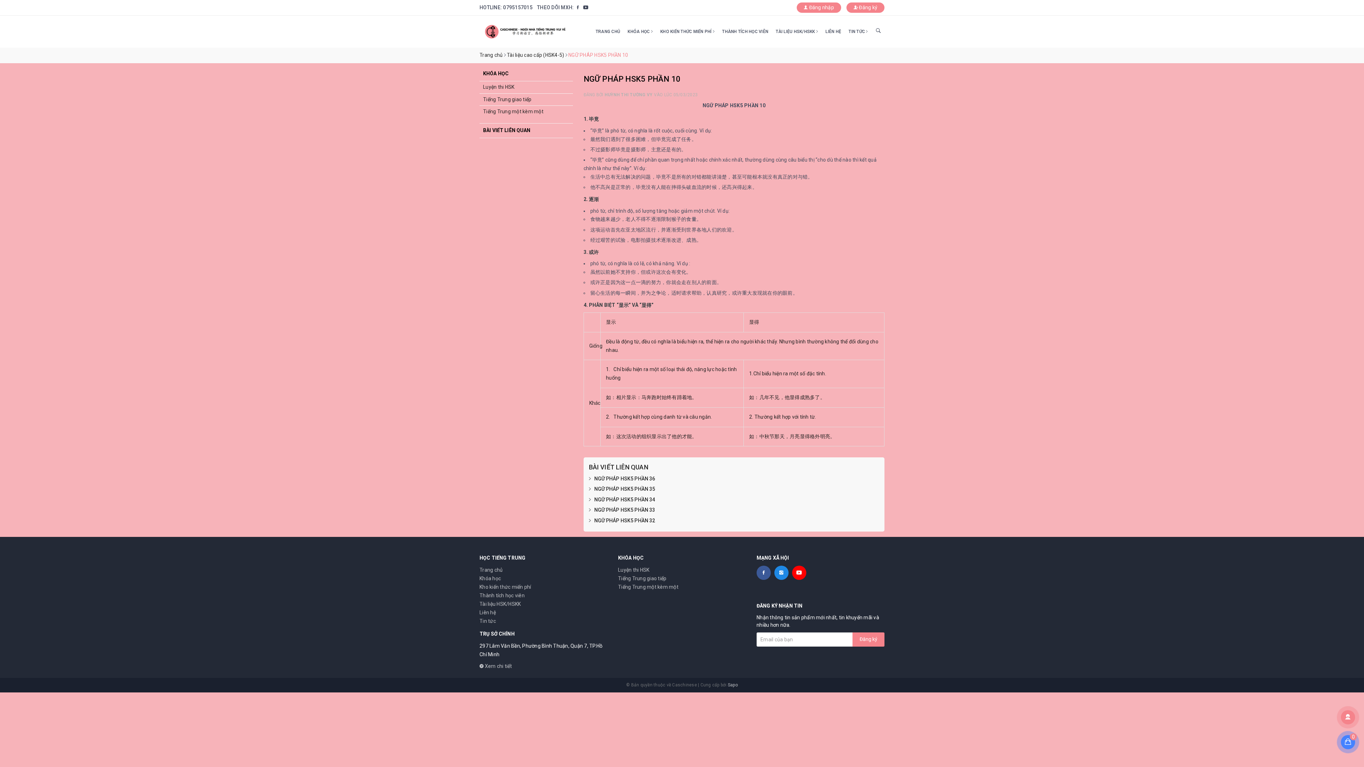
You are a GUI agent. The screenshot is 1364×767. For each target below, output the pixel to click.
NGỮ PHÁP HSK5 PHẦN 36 (624, 479)
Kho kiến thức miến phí (686, 31)
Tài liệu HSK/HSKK (796, 31)
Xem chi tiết (497, 666)
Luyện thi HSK (498, 87)
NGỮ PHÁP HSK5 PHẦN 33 (624, 510)
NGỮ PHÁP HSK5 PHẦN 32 (624, 520)
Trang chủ (608, 31)
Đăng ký (867, 7)
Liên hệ (833, 31)
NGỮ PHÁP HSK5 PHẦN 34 (624, 499)
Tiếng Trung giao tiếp (507, 99)
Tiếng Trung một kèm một (513, 111)
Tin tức (857, 31)
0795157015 (517, 7)
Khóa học (639, 31)
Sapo (733, 684)
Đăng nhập (821, 7)
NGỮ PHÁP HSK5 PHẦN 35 (624, 489)
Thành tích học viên (745, 31)
